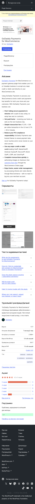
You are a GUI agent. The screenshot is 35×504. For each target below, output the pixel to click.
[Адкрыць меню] (32, 2)
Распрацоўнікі (6, 452)
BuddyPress (7, 471)
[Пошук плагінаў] (21, 21)
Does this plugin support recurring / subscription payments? (13, 275)
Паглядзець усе (27, 398)
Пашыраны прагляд (8, 367)
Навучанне (5, 446)
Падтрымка (8, 70)
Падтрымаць (23, 452)
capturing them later (11, 163)
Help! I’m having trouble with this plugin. (15, 289)
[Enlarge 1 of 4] (14, 191)
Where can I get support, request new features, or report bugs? (13, 295)
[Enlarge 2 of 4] (31, 191)
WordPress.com (8, 461)
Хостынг (5, 436)
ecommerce (29, 358)
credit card (29, 354)
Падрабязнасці (9, 56)
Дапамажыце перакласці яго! (17, 14)
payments (29, 362)
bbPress (5, 468)
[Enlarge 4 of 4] (31, 234)
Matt (4, 464)
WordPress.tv (7, 455)
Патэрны (21, 440)
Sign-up (4, 180)
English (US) (29, 350)
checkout (22, 354)
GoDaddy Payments (8, 81)
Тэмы (20, 433)
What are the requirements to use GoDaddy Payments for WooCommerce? (11, 259)
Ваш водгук (6, 398)
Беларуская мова (12, 479)
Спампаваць (7, 49)
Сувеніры (22, 455)
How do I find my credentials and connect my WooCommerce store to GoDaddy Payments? (12, 268)
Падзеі (20, 449)
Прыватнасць (6, 440)
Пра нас (4, 430)
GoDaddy (10, 44)
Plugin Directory (6, 8)
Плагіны (21, 436)
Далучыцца (22, 446)
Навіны (4, 433)
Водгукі (6, 61)
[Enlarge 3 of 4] (14, 202)
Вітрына (21, 430)
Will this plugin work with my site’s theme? (9, 282)
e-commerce (20, 358)
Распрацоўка (8, 65)
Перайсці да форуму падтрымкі (13, 419)
